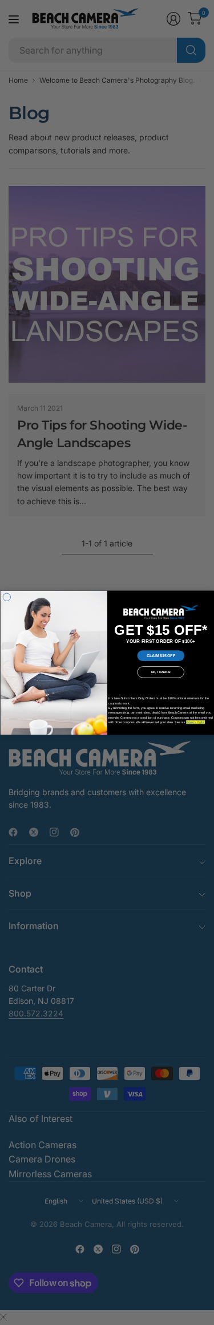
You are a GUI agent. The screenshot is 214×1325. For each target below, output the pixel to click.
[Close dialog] (7, 597)
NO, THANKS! (161, 672)
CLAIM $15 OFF (160, 655)
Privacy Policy (195, 722)
